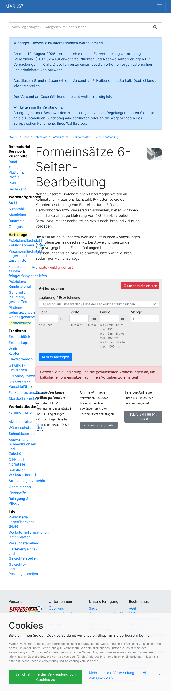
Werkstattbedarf (23, 406)
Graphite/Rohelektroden (29, 376)
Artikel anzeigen (55, 357)
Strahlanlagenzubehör (27, 480)
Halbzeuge (40, 137)
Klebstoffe (17, 493)
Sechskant (17, 189)
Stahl (13, 202)
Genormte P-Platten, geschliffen (18, 297)
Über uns (56, 608)
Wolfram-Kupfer (16, 351)
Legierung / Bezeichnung (59, 297)
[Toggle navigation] (159, 6)
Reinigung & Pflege (18, 501)
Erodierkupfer (20, 342)
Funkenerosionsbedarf (27, 392)
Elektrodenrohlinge (25, 359)
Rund (13, 162)
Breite (74, 312)
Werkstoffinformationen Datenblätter (29, 534)
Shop (26, 137)
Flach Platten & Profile (16, 172)
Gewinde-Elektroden (18, 367)
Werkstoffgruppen (25, 197)
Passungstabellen (23, 543)
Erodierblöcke (20, 336)
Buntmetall (17, 221)
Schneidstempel (22, 433)
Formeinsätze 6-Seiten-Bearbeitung (95, 137)
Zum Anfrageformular (98, 425)
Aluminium (17, 215)
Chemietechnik (21, 487)
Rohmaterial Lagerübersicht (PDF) (21, 522)
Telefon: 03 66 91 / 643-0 (143, 417)
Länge (105, 312)
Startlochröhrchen (24, 398)
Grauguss (16, 226)
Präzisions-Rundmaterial (20, 284)
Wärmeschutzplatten (26, 427)
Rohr (12, 183)
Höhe (43, 312)
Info (12, 511)
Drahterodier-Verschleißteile (21, 384)
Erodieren (17, 331)
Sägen (94, 608)
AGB (132, 608)
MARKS (14, 6)
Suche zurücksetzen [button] (140, 285)
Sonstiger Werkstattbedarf (22, 472)
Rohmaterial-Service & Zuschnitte (20, 151)
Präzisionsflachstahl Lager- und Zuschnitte (25, 256)
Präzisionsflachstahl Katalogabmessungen (27, 242)
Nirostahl (16, 208)
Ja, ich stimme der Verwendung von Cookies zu (45, 677)
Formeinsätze (60, 137)
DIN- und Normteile (17, 461)
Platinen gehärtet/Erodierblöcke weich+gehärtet (28, 312)
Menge (136, 312)
